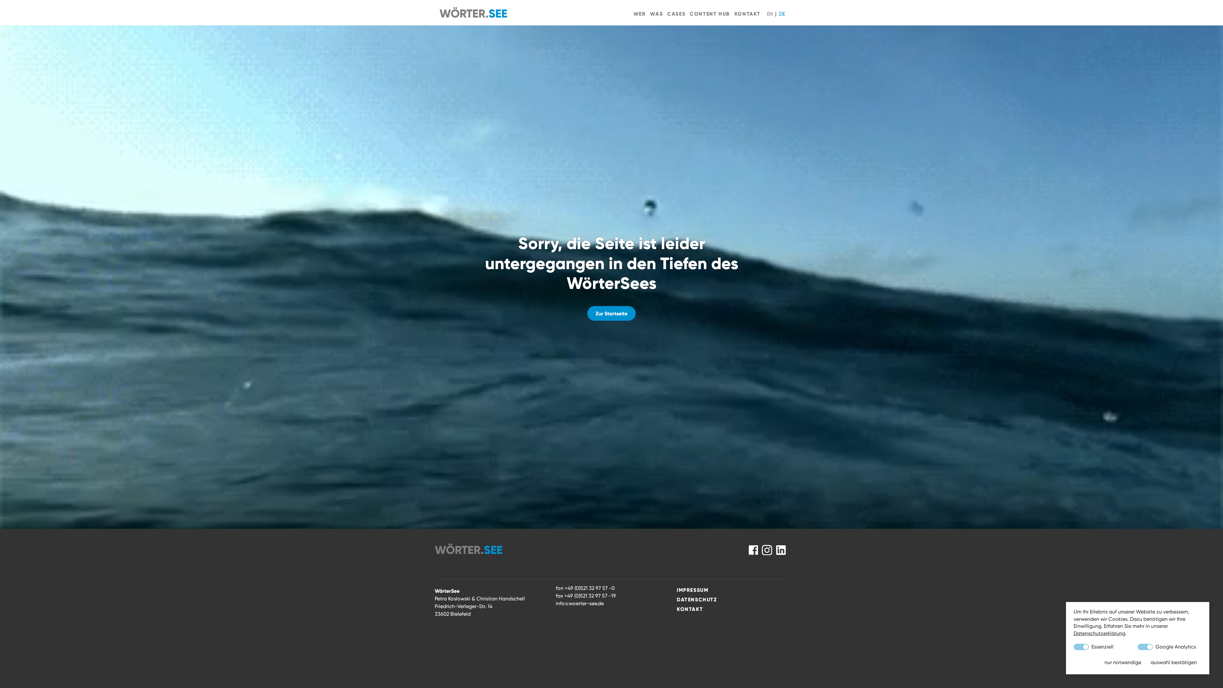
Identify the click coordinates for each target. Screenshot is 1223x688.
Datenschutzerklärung (1099, 633)
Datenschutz (697, 599)
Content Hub (710, 14)
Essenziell (1101, 647)
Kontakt (747, 14)
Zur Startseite (611, 313)
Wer (639, 14)
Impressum (692, 590)
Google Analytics (1175, 647)
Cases (676, 14)
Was (656, 14)
